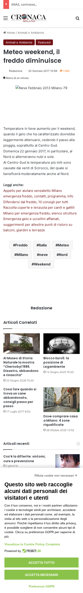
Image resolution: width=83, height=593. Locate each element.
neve (43, 254)
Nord (63, 254)
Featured (44, 42)
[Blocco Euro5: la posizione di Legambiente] (61, 343)
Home (10, 32)
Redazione (15, 71)
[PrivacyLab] (31, 551)
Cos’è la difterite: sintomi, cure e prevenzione (24, 458)
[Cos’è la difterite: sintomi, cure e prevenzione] (67, 462)
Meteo (63, 245)
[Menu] (5, 20)
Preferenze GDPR (41, 586)
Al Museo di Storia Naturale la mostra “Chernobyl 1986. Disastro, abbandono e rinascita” (21, 366)
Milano (22, 254)
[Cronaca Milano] (28, 18)
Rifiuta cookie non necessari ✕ (56, 475)
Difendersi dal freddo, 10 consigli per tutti (35, 202)
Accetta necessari (41, 575)
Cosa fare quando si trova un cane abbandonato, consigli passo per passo (19, 397)
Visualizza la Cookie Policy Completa (32, 544)
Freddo (21, 245)
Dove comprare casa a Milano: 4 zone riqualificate (60, 420)
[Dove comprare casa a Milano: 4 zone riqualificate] (61, 399)
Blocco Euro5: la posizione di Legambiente (56, 362)
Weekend (42, 264)
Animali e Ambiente (30, 32)
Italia (43, 245)
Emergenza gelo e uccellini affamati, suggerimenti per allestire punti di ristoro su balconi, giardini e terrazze (37, 224)
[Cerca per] (77, 20)
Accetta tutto (41, 562)
